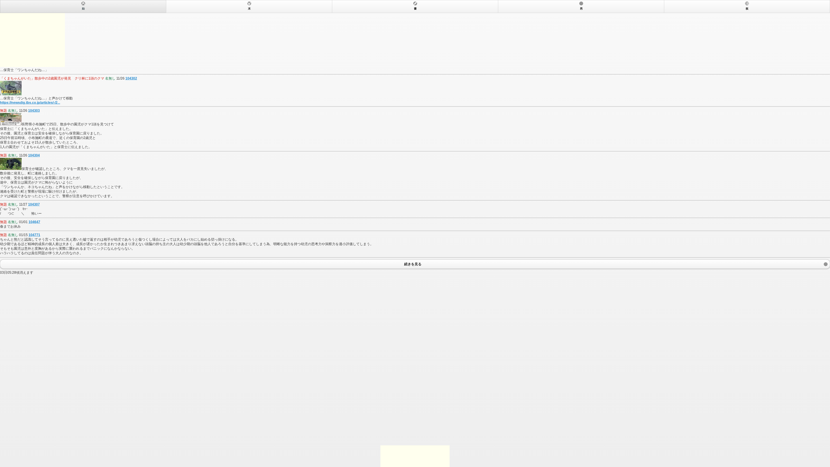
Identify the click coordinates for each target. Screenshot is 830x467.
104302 (131, 78)
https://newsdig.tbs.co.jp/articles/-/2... (30, 102)
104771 (34, 235)
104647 (34, 222)
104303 (34, 110)
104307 (34, 204)
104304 (34, 155)
